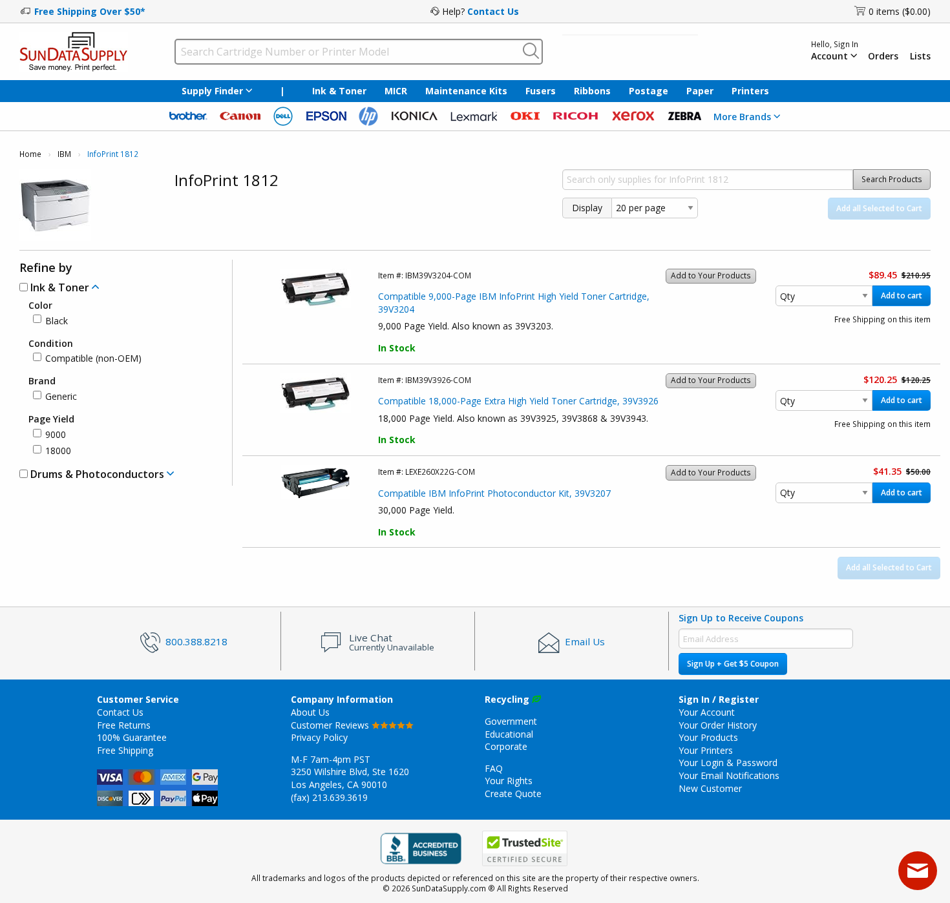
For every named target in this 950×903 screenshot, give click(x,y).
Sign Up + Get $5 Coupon (733, 663)
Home (30, 154)
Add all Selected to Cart (879, 208)
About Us (310, 712)
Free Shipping (125, 750)
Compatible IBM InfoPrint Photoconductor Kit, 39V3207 (494, 493)
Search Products (891, 179)
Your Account (707, 712)
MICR (396, 91)
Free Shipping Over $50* (89, 11)
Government (511, 721)
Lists (920, 56)
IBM (64, 154)
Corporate (506, 746)
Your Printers (706, 750)
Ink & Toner (339, 91)
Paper (699, 91)
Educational (509, 734)
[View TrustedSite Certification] (524, 848)
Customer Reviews (331, 725)
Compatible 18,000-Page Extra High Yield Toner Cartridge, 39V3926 (518, 401)
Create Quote (513, 793)
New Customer (710, 788)
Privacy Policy (319, 737)
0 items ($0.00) (900, 11)
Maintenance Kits (466, 91)
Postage (648, 91)
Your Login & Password (728, 762)
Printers (750, 91)
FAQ (494, 768)
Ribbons (592, 91)
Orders (883, 56)
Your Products (708, 737)
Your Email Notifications (729, 775)
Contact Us (493, 11)
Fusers (540, 91)
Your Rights (509, 780)
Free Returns (124, 725)
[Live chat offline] (917, 870)
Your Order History (718, 725)
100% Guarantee (132, 737)
